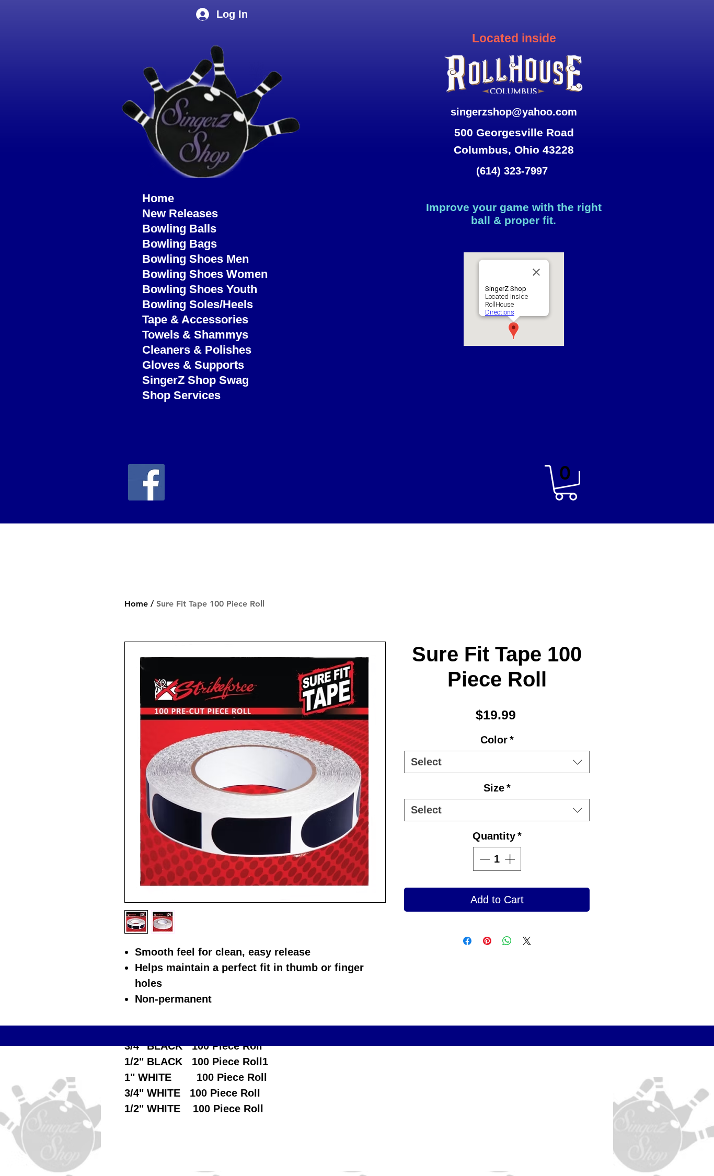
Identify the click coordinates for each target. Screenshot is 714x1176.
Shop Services (181, 395)
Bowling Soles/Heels (197, 304)
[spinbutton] (497, 858)
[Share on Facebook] (467, 941)
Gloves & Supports (193, 364)
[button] (566, 482)
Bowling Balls (179, 228)
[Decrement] (483, 858)
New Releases (180, 213)
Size (497, 788)
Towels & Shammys (195, 334)
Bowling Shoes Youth (199, 289)
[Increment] (511, 858)
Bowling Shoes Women (205, 274)
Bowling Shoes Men (195, 258)
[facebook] (146, 482)
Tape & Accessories (195, 319)
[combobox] (497, 762)
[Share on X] (527, 941)
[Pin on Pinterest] (487, 941)
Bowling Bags (179, 243)
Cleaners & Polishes (196, 349)
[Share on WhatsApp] (507, 941)
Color (497, 740)
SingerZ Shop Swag (195, 380)
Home (158, 198)
